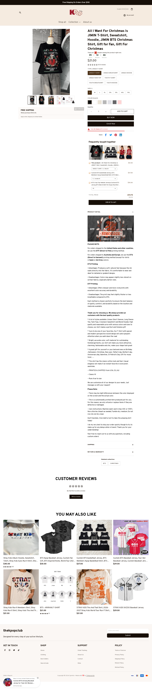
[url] (90, 676)
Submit (128, 635)
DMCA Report (7, 675)
